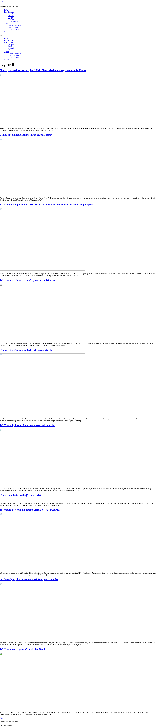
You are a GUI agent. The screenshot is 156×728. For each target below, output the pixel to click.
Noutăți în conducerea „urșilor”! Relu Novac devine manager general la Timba (43, 70)
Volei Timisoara (13, 21)
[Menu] (1, 35)
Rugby (10, 18)
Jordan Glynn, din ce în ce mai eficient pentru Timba (29, 579)
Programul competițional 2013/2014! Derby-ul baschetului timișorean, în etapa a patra (47, 204)
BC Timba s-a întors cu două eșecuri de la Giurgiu (27, 280)
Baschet (11, 20)
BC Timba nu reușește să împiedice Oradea (23, 649)
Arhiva (6, 31)
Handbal (11, 16)
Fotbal (6, 10)
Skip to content (5, 1)
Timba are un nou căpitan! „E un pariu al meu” (26, 134)
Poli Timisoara (9, 12)
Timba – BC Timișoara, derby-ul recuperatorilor (26, 349)
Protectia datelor (13, 29)
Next (2, 718)
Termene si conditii (14, 25)
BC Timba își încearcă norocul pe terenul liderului (27, 425)
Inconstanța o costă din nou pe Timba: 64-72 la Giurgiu (30, 509)
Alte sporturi (8, 14)
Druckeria (3, 3)
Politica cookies (13, 27)
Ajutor (6, 23)
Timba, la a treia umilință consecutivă (20, 495)
